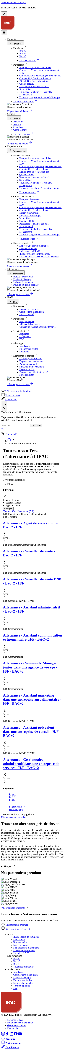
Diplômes (24, 351)
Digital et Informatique (30, 215)
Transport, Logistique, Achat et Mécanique (39, 97)
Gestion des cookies (16, 1025)
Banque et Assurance (29, 199)
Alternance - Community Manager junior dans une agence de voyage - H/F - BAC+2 (30, 667)
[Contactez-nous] (3, 430)
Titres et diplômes (21, 985)
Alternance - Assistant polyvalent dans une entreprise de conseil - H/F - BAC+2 (32, 731)
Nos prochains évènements (26, 947)
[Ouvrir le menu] (4, 32)
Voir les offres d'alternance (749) (18, 511)
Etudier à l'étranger (22, 977)
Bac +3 (22, 53)
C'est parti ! (36, 425)
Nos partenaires (26, 321)
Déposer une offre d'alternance (34, 245)
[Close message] (4, 13)
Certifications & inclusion (31, 311)
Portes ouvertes (12, 395)
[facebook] (16, 1034)
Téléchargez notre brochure (18, 391)
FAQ (21, 339)
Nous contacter (26, 375)
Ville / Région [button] (12, 500)
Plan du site (12, 1028)
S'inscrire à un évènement (31, 366)
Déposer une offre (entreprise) (33, 372)
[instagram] (3, 1034)
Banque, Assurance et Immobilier (35, 67)
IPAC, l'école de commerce (26, 937)
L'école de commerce (29, 309)
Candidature (11, 399)
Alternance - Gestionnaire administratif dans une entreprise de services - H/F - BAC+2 (31, 764)
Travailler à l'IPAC (22, 953)
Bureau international (23, 276)
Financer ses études (28, 349)
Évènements (25, 336)
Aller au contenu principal (13, 2)
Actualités (24, 334)
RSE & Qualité (26, 314)
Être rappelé (11, 434)
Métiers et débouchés (23, 983)
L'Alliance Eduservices (24, 950)
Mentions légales (15, 1020)
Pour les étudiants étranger (25, 284)
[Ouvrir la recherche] (4, 403)
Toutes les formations (23, 966)
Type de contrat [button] (13, 505)
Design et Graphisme (29, 213)
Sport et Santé (26, 89)
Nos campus (19, 939)
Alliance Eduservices (29, 324)
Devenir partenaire (28, 248)
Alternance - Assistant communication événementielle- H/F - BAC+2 (32, 637)
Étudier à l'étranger (22, 279)
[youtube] (20, 1034)
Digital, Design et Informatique (34, 81)
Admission (24, 346)
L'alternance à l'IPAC (29, 251)
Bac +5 (22, 56)
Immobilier (24, 218)
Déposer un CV (26, 369)
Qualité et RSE (26, 83)
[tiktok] (7, 1034)
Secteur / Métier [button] (13, 502)
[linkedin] (12, 1034)
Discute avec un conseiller (13, 817)
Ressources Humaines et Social (34, 86)
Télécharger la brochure (30, 358)
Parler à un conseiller (29, 364)
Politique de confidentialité (20, 1022)
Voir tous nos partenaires (13, 907)
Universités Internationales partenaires (37, 327)
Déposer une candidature (31, 361)
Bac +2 (22, 51)
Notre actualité (20, 942)
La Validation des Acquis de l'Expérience (38, 256)
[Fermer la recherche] (4, 408)
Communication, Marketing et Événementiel (40, 75)
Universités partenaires (24, 282)
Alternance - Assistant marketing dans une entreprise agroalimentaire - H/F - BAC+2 (32, 699)
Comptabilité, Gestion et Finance (35, 78)
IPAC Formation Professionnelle (34, 254)
